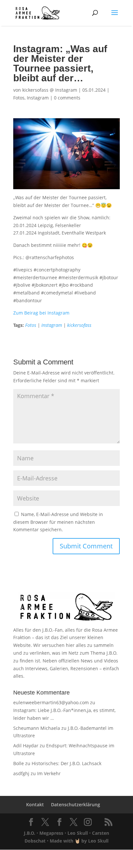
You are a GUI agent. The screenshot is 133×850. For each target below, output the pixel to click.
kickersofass (79, 325)
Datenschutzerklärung (75, 804)
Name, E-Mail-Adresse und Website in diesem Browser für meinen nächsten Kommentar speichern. (58, 522)
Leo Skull (77, 833)
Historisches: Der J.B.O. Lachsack (66, 763)
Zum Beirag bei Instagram (41, 313)
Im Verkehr (49, 773)
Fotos (19, 98)
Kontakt (35, 804)
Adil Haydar (25, 745)
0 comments (67, 98)
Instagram (38, 98)
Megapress (51, 833)
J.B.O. (29, 833)
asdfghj (21, 773)
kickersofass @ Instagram (49, 90)
